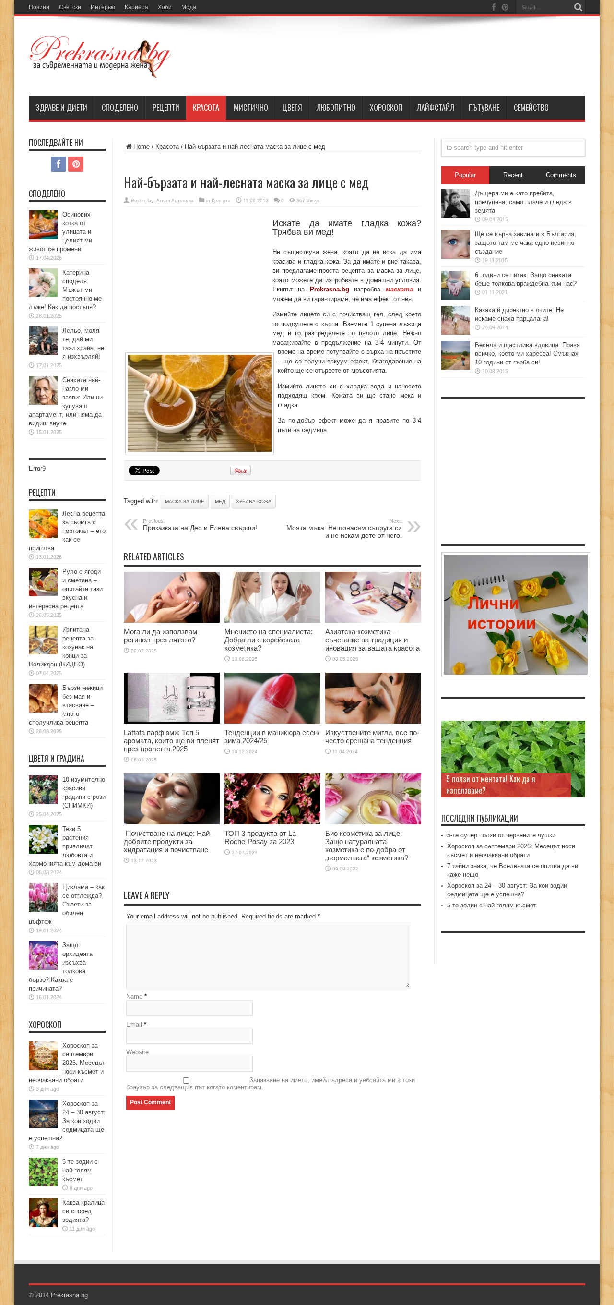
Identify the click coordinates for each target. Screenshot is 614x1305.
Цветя (292, 107)
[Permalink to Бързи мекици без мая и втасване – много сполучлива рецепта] (43, 710)
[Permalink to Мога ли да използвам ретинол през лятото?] (172, 620)
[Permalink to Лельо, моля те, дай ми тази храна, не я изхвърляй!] (43, 353)
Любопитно (336, 107)
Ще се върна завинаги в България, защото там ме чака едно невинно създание (525, 242)
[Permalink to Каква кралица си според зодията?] (43, 1225)
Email (134, 1024)
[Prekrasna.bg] (101, 71)
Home (141, 146)
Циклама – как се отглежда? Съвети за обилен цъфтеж (67, 904)
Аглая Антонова (175, 200)
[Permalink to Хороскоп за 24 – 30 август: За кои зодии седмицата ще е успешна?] (43, 1126)
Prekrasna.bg (69, 1295)
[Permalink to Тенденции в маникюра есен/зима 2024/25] (272, 721)
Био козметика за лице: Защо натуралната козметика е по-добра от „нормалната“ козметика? (366, 845)
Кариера (136, 7)
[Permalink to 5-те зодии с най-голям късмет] (43, 1184)
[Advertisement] (196, 284)
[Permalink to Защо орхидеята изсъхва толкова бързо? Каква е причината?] (43, 967)
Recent (513, 175)
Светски (70, 7)
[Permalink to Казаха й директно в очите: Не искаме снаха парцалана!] (455, 332)
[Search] (578, 7)
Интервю (103, 7)
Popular (465, 175)
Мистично (251, 107)
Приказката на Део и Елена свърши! (200, 525)
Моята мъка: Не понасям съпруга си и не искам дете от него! (344, 528)
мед (220, 501)
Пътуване (484, 107)
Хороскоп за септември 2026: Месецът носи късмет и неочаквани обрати (67, 1063)
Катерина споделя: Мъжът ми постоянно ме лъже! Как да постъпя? (65, 290)
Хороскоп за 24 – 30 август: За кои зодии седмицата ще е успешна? (67, 1121)
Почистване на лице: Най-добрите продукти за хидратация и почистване (168, 841)
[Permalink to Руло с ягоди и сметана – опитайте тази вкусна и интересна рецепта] (43, 594)
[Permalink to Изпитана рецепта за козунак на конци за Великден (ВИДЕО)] (43, 652)
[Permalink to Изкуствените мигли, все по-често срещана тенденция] (373, 721)
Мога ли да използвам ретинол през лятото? (160, 636)
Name (134, 996)
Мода (188, 7)
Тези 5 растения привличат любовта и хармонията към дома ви (65, 846)
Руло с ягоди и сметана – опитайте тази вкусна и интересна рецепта (66, 589)
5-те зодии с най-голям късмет (80, 1170)
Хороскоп (386, 107)
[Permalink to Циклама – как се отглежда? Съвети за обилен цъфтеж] (43, 909)
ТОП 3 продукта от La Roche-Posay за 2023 (260, 837)
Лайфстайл (435, 107)
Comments (561, 175)
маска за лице (184, 501)
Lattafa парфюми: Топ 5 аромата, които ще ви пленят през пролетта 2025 (171, 740)
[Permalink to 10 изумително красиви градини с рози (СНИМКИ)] (43, 802)
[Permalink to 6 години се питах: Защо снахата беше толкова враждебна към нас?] (455, 297)
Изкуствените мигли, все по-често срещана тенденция (372, 736)
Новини (39, 7)
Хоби (165, 7)
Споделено (120, 107)
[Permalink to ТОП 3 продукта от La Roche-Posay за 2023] (272, 822)
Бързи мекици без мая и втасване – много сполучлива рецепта (66, 705)
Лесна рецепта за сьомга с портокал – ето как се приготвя (67, 531)
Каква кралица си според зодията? (83, 1211)
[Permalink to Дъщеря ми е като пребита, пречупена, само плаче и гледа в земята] (455, 215)
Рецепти (166, 107)
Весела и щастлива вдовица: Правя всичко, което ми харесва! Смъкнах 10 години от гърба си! (527, 353)
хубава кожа (254, 501)
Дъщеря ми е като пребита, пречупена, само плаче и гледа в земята (523, 202)
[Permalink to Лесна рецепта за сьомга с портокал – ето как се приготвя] (43, 536)
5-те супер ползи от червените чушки (501, 835)
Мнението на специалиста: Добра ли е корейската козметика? (268, 640)
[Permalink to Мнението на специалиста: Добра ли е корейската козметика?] (272, 620)
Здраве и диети (61, 107)
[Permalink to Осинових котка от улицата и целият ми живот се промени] (43, 237)
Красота (206, 107)
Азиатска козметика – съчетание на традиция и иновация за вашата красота (372, 640)
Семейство (531, 107)
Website (137, 1052)
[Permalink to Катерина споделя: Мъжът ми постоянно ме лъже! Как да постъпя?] (43, 295)
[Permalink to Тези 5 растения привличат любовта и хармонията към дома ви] (43, 851)
